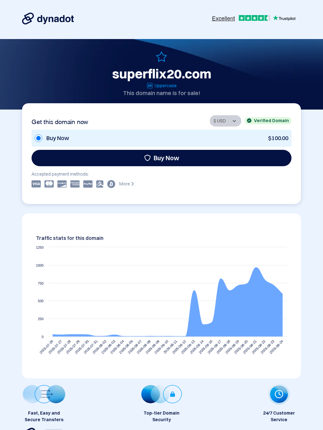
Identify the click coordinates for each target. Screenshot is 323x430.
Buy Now (166, 158)
